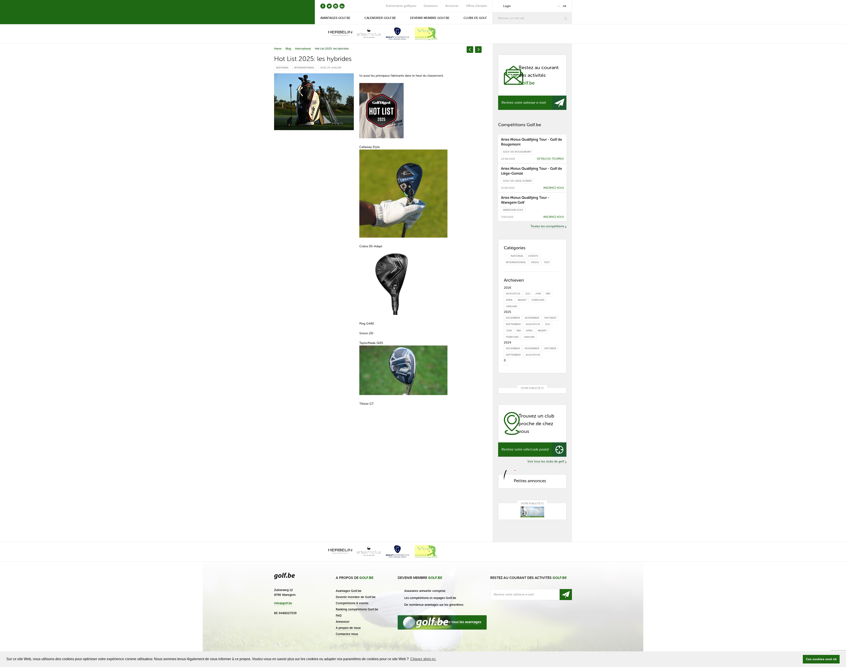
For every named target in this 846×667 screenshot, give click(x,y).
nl (559, 6)
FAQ (338, 615)
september (513, 324)
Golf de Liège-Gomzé (517, 181)
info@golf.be (283, 603)
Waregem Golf (513, 210)
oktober (550, 318)
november (532, 318)
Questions (431, 6)
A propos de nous (348, 628)
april (509, 300)
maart (522, 300)
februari (538, 300)
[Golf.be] (289, 12)
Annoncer (452, 6)
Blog (288, 48)
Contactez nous (347, 634)
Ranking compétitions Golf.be (357, 609)
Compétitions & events (352, 603)
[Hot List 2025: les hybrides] (314, 101)
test (547, 262)
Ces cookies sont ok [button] (821, 659)
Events (533, 256)
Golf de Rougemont (517, 151)
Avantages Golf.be (349, 591)
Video (535, 262)
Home (278, 48)
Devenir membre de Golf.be (356, 597)
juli (527, 293)
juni (538, 293)
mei (548, 293)
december (513, 318)
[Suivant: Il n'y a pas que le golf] (478, 49)
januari (511, 306)
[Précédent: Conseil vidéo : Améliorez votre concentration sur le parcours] (470, 49)
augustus (513, 293)
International (303, 48)
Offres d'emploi (476, 6)
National (282, 67)
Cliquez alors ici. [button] (423, 659)
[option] (337, 33)
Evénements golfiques (401, 6)
